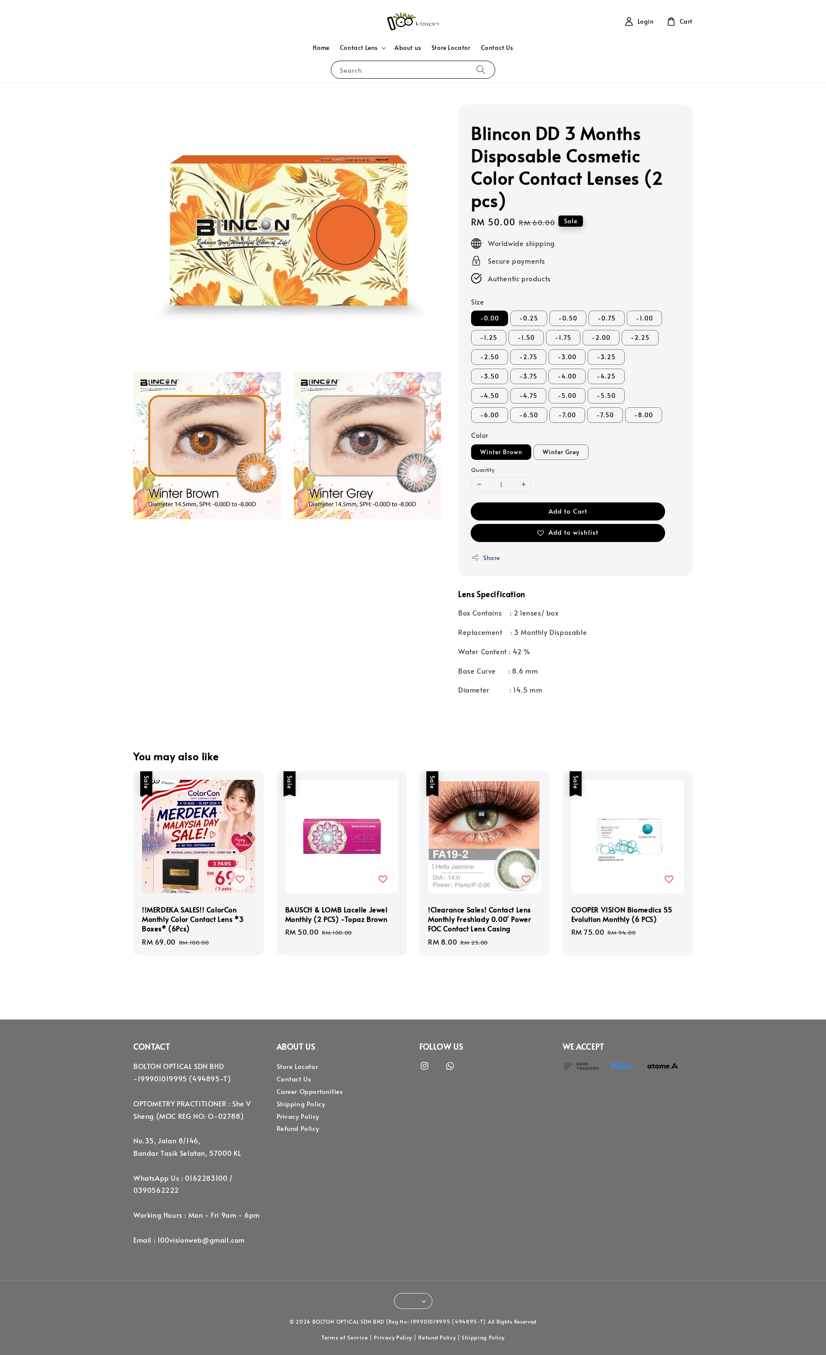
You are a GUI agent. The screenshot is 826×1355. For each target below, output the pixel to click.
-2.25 (640, 337)
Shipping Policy (301, 1103)
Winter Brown (501, 452)
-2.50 (489, 357)
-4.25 (606, 376)
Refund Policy (298, 1128)
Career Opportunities (310, 1091)
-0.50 (567, 318)
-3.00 (567, 357)
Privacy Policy (298, 1116)
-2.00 (601, 337)
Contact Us (497, 47)
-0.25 (528, 318)
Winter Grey (560, 452)
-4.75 (528, 395)
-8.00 (643, 415)
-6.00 (489, 415)
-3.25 (606, 357)
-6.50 (528, 415)
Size (477, 301)
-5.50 (606, 395)
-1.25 (488, 337)
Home (321, 47)
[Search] (481, 69)
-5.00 (567, 395)
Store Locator (451, 47)
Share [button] (491, 558)
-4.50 (489, 395)
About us (408, 47)
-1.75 (563, 337)
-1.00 (644, 318)
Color (480, 435)
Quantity (482, 470)
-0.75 (607, 318)
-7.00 (567, 415)
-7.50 (605, 415)
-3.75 (528, 376)
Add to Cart (568, 510)
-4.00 (567, 376)
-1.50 (526, 337)
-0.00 (489, 318)
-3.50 (489, 376)
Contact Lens (359, 48)
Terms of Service (344, 1337)
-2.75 (528, 357)
